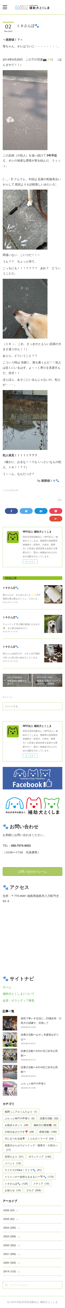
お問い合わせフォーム (32, 871)
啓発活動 (48, 1131)
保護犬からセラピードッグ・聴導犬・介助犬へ (31, 1147)
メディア (41, 1183)
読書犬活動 (49, 1118)
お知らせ (13, 1190)
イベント (13, 1163)
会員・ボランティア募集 (18, 1000)
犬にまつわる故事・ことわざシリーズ (29, 1138)
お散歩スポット (17, 1125)
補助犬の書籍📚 (45, 1125)
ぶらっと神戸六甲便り (33, 1083)
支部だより (14, 1156)
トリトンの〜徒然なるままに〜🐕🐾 (29, 1176)
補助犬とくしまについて (18, 994)
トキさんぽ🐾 (10, 587)
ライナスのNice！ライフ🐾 (23, 1170)
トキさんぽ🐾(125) (10, 490)
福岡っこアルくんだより (21, 1111)
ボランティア (40, 1156)
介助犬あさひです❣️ (19, 1131)
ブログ (33, 1190)
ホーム (7, 987)
